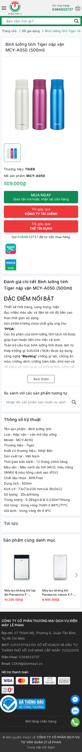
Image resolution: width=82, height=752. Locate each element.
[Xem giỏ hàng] (77, 8)
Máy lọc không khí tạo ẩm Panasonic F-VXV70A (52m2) (20, 593)
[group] (41, 101)
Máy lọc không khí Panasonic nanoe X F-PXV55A (58, 593)
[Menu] (4, 8)
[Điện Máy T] (15, 8)
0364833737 (62, 7)
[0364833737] (75, 722)
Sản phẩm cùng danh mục (29, 540)
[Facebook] (75, 699)
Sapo (51, 747)
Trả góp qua (41, 211)
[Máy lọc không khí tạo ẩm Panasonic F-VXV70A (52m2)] (22, 567)
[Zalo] (75, 710)
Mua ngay (41, 197)
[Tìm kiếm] (76, 21)
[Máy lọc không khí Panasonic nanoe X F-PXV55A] (60, 567)
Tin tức (11, 523)
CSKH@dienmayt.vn (27, 663)
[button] (75, 575)
